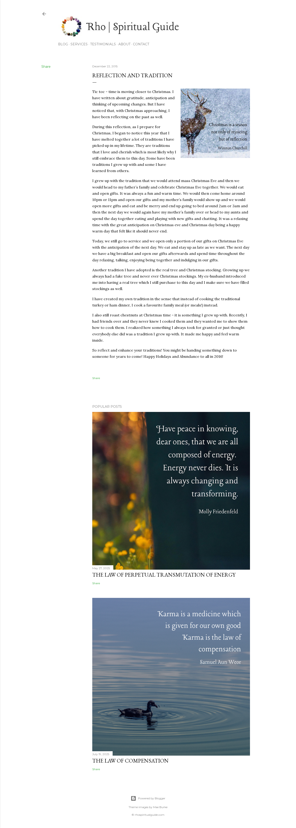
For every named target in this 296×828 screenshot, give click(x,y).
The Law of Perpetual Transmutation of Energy (163, 574)
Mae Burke (160, 807)
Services (79, 44)
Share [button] (46, 67)
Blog (63, 44)
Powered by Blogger (151, 798)
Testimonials (103, 44)
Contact (141, 44)
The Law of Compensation (130, 760)
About (124, 44)
